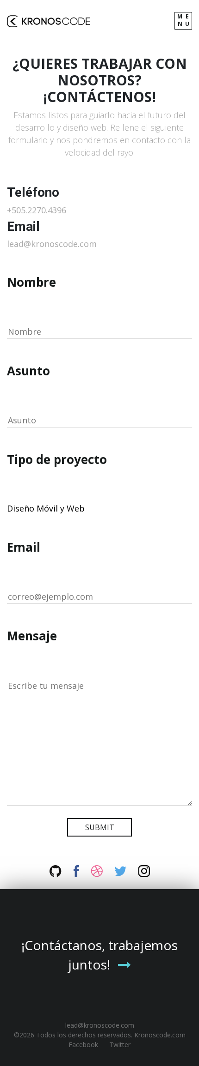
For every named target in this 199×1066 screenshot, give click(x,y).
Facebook (83, 1044)
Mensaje (32, 635)
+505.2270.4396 (36, 210)
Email (23, 547)
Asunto (28, 370)
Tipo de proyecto (57, 459)
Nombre (31, 282)
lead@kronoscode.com (52, 243)
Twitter (120, 1044)
